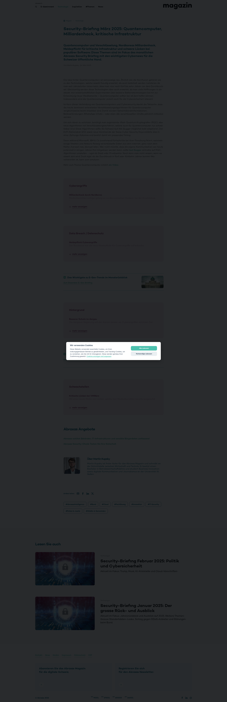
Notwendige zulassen (144, 354)
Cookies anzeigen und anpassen (99, 356)
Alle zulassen (144, 348)
